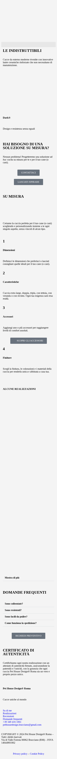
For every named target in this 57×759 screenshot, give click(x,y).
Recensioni (8, 716)
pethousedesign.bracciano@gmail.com (22, 724)
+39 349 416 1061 (12, 722)
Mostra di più (12, 577)
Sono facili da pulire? (16, 616)
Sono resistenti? (13, 610)
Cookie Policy (37, 753)
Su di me (7, 710)
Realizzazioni (9, 713)
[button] (28, 44)
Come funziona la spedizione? (21, 623)
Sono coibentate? (14, 603)
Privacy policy (20, 753)
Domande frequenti (12, 719)
